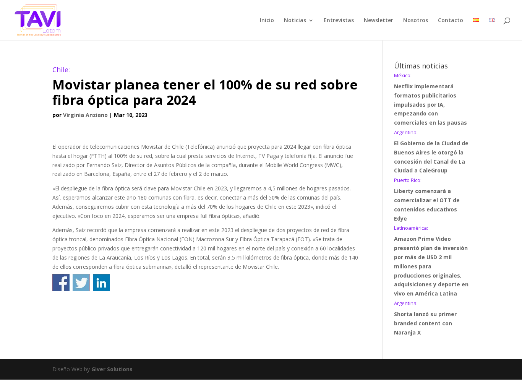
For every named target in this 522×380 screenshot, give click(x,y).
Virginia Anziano (85, 115)
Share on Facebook (61, 282)
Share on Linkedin (101, 282)
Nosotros (415, 21)
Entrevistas (339, 21)
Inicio (267, 21)
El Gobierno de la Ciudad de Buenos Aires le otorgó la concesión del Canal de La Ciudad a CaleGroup (431, 152)
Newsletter (378, 21)
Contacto (450, 21)
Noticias (295, 21)
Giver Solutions (112, 369)
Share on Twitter (81, 282)
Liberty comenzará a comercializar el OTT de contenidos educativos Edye (427, 200)
